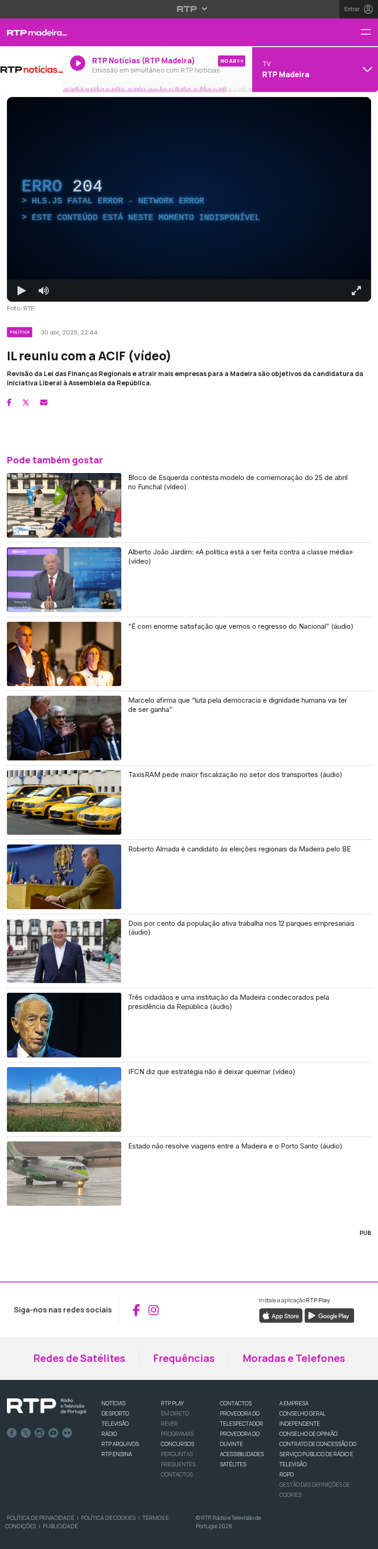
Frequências (184, 1358)
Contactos (177, 1474)
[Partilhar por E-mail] (43, 402)
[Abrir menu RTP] (189, 9)
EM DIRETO (175, 1413)
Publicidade (60, 1526)
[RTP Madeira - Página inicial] (31, 32)
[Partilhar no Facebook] (9, 402)
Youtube (53, 1433)
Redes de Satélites (79, 1358)
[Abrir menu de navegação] (369, 32)
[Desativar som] (44, 290)
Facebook (12, 1433)
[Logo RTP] (46, 1406)
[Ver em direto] (31, 69)
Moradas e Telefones (293, 1358)
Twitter (26, 1433)
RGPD (286, 1474)
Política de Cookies (108, 1518)
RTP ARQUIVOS (120, 1444)
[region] (189, 199)
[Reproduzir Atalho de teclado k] (22, 290)
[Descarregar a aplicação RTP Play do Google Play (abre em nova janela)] (329, 1315)
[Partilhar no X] (26, 402)
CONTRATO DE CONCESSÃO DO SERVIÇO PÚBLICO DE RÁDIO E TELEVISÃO (317, 1454)
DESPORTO (115, 1413)
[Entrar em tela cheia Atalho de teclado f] (356, 290)
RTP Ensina (116, 1454)
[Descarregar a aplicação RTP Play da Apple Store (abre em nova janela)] (281, 1315)
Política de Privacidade (40, 1518)
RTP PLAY (172, 1403)
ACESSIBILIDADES (242, 1454)
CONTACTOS (236, 1403)
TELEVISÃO (115, 1424)
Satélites (233, 1464)
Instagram (40, 1433)
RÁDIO (109, 1434)
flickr (67, 1433)
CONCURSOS (177, 1444)
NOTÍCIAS (113, 1403)
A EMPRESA (293, 1403)
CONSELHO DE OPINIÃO (308, 1434)
